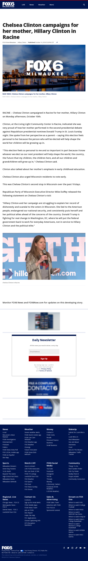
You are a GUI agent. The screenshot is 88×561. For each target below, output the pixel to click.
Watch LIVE (30, 463)
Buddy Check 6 (74, 474)
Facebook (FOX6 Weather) (52, 488)
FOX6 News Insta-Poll (10, 450)
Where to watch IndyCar (77, 517)
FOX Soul (28, 484)
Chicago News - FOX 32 (11, 502)
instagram (72, 548)
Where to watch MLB (76, 510)
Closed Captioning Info (32, 520)
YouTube (50, 469)
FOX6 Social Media (52, 464)
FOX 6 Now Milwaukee (9, 42)
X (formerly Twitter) (53, 484)
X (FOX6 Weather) (53, 491)
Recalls (49, 437)
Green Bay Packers (9, 469)
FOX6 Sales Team (53, 502)
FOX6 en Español (8, 455)
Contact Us (30, 497)
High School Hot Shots (10, 476)
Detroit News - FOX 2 (10, 510)
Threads (49, 479)
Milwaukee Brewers (9, 466)
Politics (5, 447)
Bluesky (49, 482)
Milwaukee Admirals (9, 482)
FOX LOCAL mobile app (11, 452)
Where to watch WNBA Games (77, 531)
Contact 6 (50, 432)
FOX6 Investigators (9, 439)
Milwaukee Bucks (9, 479)
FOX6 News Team (31, 508)
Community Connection (77, 479)
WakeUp (73, 429)
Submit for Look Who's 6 (77, 433)
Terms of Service (45, 371)
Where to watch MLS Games (76, 536)
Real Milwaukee (74, 439)
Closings (27, 447)
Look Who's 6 (73, 437)
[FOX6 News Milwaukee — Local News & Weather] (10, 4)
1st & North (7, 471)
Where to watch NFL (76, 502)
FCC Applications (30, 518)
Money (50, 429)
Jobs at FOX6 (29, 510)
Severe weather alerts (32, 432)
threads (76, 548)
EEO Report (29, 513)
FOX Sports (28, 482)
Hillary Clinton (22, 42)
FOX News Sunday (31, 487)
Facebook (50, 471)
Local (4, 432)
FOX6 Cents (51, 435)
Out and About (74, 442)
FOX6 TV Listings (30, 474)
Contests (28, 500)
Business (50, 443)
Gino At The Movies (75, 450)
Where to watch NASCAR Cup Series (75, 513)
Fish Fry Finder (74, 471)
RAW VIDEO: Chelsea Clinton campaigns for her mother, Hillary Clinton (30, 94)
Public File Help (30, 515)
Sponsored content (53, 510)
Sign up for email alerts (33, 502)
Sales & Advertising (52, 498)
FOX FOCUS (51, 508)
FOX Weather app (31, 442)
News (5, 429)
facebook (64, 548)
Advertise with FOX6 (54, 505)
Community (74, 463)
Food (70, 447)
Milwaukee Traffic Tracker (75, 453)
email (84, 548)
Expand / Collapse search (84, 4)
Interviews (72, 445)
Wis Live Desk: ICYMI (32, 471)
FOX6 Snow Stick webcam (30, 453)
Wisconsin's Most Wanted (9, 436)
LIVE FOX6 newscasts (32, 469)
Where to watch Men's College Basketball (76, 520)
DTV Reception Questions (30, 524)
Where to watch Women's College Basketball (75, 526)
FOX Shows (29, 489)
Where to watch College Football (77, 506)
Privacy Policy (46, 369)
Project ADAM (74, 476)
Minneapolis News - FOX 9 (9, 506)
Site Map (6, 457)
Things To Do (73, 466)
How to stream (30, 466)
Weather (29, 429)
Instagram (50, 474)
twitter (68, 548)
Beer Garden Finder (75, 469)
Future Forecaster (31, 450)
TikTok (49, 476)
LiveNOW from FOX (31, 476)
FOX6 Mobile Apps (31, 505)
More (52, 5)
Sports (6, 463)
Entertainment (7, 442)
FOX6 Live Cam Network (30, 438)
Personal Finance (52, 440)
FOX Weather (29, 445)
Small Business (52, 445)
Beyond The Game (9, 474)
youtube (80, 548)
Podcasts (6, 445)
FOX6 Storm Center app (33, 435)
